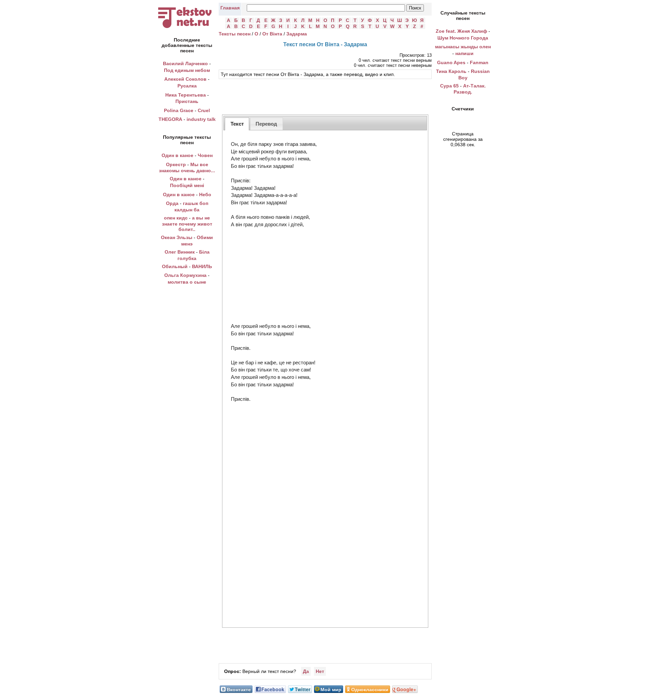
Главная (230, 7)
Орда (172, 203)
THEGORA (170, 119)
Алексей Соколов (185, 79)
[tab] (237, 124)
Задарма (296, 33)
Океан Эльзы (176, 237)
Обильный (175, 266)
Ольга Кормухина (185, 275)
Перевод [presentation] (266, 124)
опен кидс (176, 218)
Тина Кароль (451, 71)
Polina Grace (178, 110)
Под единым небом (187, 70)
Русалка (187, 85)
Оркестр (176, 164)
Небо (205, 194)
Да (306, 671)
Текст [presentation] (237, 124)
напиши (464, 53)
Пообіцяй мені (187, 185)
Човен (205, 155)
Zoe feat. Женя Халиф (461, 31)
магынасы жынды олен (463, 46)
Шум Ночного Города (462, 38)
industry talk (201, 119)
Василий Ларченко (185, 63)
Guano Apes (451, 62)
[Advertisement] (325, 96)
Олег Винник (180, 252)
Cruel (204, 110)
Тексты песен (234, 33)
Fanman (479, 62)
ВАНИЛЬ (202, 266)
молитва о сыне (187, 282)
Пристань (186, 101)
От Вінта (272, 33)
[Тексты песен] (187, 28)
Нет (320, 671)
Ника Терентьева (185, 95)
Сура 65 (449, 85)
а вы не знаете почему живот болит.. (187, 223)
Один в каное (177, 155)
